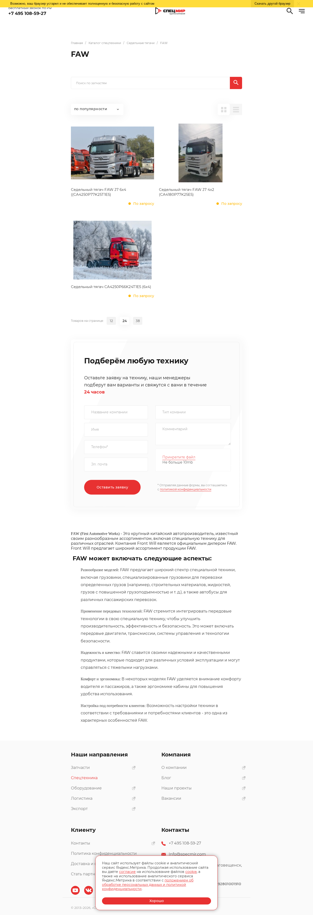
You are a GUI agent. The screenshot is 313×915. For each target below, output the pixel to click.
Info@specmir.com (187, 854)
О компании (174, 767)
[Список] (236, 109)
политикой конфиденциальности (185, 489)
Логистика (81, 798)
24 (125, 321)
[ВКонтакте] (88, 890)
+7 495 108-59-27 (185, 843)
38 (138, 321)
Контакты (80, 843)
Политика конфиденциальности (104, 853)
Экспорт (79, 808)
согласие (127, 871)
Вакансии (171, 798)
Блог (166, 778)
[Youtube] (75, 890)
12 (111, 321)
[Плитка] (224, 109)
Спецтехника (84, 778)
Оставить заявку (112, 487)
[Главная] (170, 11)
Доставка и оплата (89, 863)
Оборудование (86, 788)
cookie (191, 871)
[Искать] (236, 83)
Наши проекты (176, 788)
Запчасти (80, 767)
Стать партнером (88, 874)
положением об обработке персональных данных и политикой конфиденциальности (147, 884)
